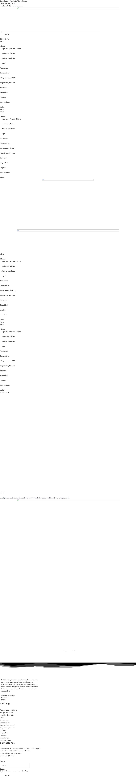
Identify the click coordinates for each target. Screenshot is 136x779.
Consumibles (4, 73)
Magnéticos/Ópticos (7, 83)
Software (3, 87)
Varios (2, 107)
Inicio (2, 41)
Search (2, 761)
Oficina (2, 46)
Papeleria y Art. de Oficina (11, 48)
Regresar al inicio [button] (70, 651)
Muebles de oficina (8, 58)
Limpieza (3, 97)
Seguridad (4, 92)
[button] (68, 109)
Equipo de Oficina (8, 53)
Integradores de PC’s (7, 78)
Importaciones (5, 102)
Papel (3, 63)
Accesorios (4, 68)
